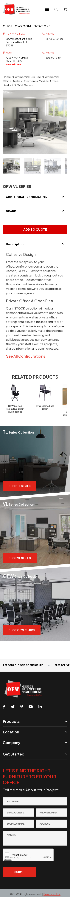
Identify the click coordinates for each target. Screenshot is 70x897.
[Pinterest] (21, 707)
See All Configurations (25, 356)
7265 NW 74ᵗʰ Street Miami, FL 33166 (17, 61)
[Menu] (47, 9)
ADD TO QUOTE (35, 229)
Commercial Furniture (27, 77)
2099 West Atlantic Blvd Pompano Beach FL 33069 (19, 42)
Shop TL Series (20, 486)
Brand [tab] (11, 211)
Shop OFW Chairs (22, 630)
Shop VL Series (20, 558)
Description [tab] (15, 244)
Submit (19, 872)
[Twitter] (13, 707)
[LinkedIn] (40, 707)
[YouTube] (31, 707)
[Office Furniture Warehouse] (17, 9)
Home (7, 77)
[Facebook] (4, 707)
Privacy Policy (51, 894)
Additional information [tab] (26, 197)
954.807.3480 (54, 39)
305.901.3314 (54, 57)
